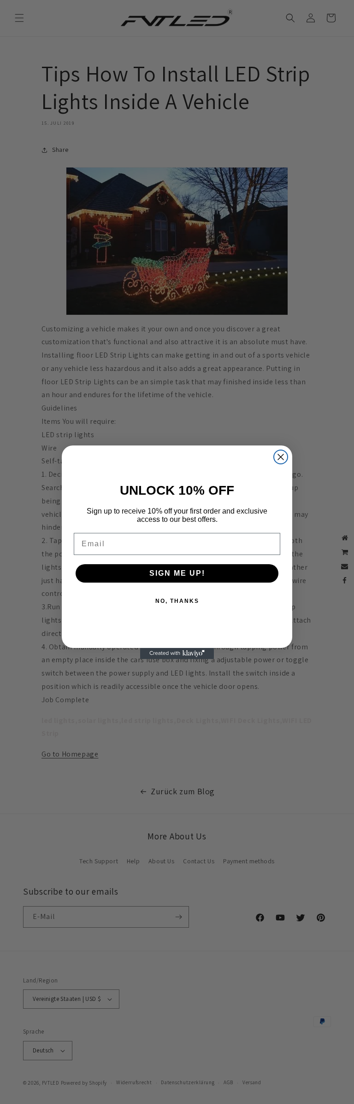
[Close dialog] (281, 457)
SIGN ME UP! (177, 573)
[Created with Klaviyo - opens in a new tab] (177, 653)
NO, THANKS (177, 601)
